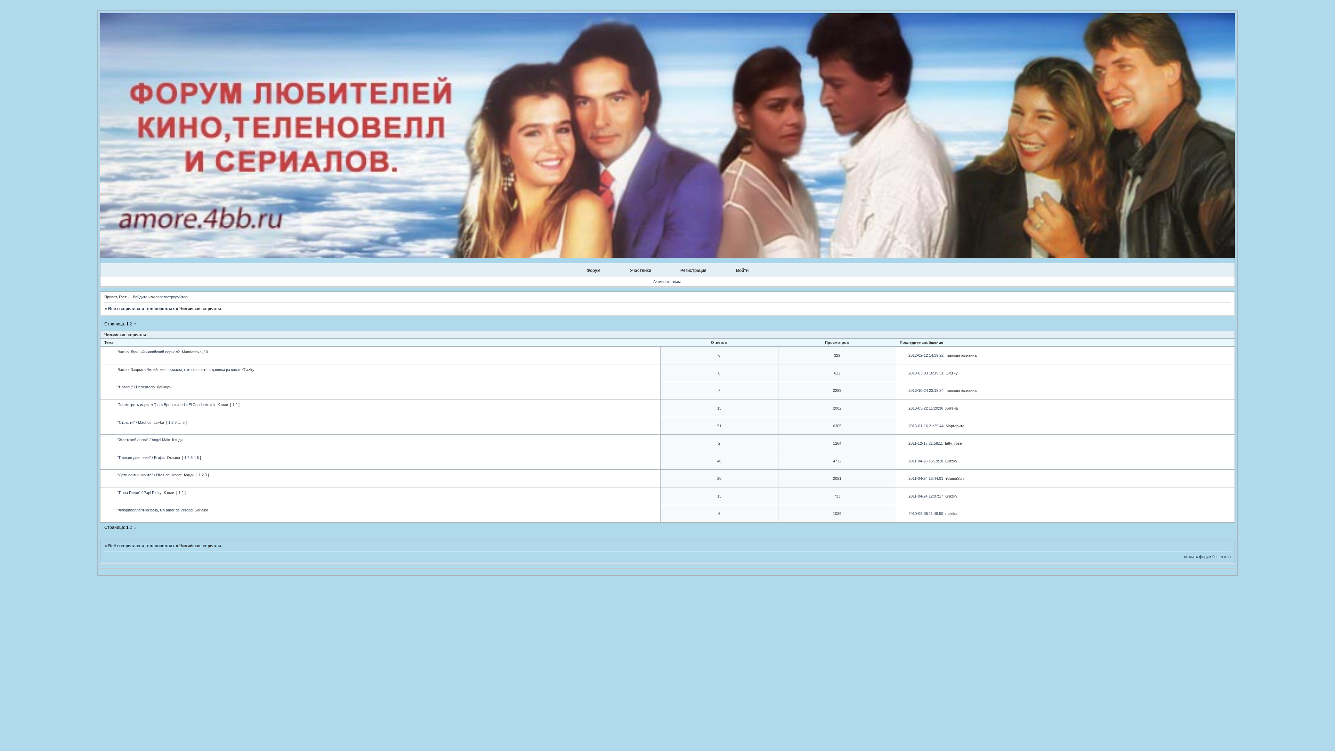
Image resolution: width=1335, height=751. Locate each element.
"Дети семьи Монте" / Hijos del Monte (150, 475)
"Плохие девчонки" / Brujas (141, 457)
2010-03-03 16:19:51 (926, 373)
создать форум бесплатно (1207, 557)
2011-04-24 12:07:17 (925, 496)
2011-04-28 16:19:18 (925, 461)
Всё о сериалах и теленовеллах (141, 308)
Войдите (140, 297)
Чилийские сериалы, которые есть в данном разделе (193, 370)
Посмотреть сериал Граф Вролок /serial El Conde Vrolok (167, 405)
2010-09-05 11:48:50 (925, 513)
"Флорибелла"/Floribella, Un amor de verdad (155, 510)
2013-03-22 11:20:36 (925, 408)
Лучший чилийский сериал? (155, 352)
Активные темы (667, 282)
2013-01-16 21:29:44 (926, 426)
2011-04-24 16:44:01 (925, 478)
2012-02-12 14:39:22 (926, 355)
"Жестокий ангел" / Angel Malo (144, 440)
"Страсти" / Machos (135, 422)
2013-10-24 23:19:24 (926, 390)
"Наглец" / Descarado (136, 387)
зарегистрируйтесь (172, 297)
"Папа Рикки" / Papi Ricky (140, 493)
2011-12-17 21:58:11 (925, 443)
